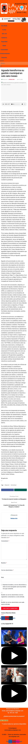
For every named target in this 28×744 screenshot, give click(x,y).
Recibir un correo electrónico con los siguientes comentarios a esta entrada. (12, 596)
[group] (14, 646)
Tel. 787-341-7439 (12, 712)
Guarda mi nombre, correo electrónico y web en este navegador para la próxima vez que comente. (14, 586)
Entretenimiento (5, 53)
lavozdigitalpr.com (14, 736)
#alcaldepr (13, 485)
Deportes (4, 57)
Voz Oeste (4, 25)
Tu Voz (4, 29)
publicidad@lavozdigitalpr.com (14, 710)
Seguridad (4, 41)
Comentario (5, 541)
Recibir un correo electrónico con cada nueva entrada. (12, 603)
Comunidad (4, 49)
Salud (4, 45)
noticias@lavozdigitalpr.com (12, 730)
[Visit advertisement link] (14, 19)
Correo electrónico (7, 570)
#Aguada (7, 485)
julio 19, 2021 (20, 79)
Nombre (4, 563)
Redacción (11, 79)
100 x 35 (4, 33)
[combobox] (14, 63)
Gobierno (4, 37)
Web (2, 577)
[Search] (0, 66)
